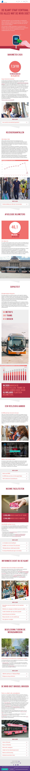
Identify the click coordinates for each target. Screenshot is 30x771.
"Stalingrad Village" (5, 662)
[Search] (27, 1)
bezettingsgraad (22, 577)
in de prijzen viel (8, 705)
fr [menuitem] (21, 1)
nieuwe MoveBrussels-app (16, 536)
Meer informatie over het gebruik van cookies (21, 769)
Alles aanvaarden (5, 769)
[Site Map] (17, 1)
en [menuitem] (19, 1)
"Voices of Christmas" (16, 706)
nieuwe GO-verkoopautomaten (20, 534)
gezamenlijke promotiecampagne (23, 571)
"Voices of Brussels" (7, 702)
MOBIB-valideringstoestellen (20, 535)
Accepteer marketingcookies (15, 451)
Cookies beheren (12, 769)
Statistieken (15, 761)
